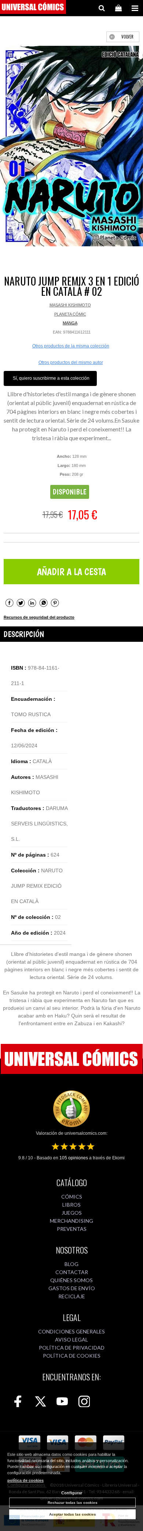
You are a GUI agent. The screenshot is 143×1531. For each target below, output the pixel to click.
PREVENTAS (72, 1229)
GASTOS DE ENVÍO (71, 1288)
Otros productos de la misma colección (70, 346)
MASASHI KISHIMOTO (70, 305)
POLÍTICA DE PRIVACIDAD (71, 1347)
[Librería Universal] (33, 8)
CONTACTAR (71, 1272)
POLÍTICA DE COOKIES (71, 1355)
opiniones (73, 1157)
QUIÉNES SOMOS (71, 1280)
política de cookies (25, 1480)
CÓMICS (71, 1196)
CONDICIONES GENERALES (71, 1331)
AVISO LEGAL (71, 1339)
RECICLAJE (71, 1296)
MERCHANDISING (71, 1221)
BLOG (71, 1264)
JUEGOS (72, 1213)
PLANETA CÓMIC (70, 314)
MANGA (70, 323)
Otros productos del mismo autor (70, 362)
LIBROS (71, 1204)
